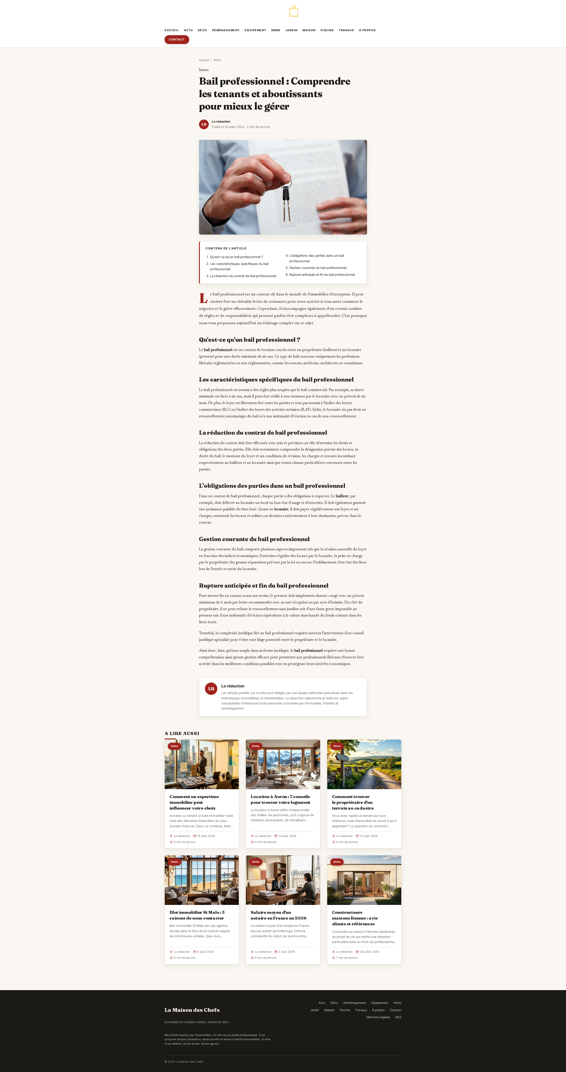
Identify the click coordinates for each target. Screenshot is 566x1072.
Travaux (346, 30)
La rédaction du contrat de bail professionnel (243, 276)
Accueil (171, 30)
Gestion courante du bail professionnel (317, 268)
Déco (202, 30)
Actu (188, 30)
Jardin (291, 30)
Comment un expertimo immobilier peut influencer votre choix (194, 802)
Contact (177, 39)
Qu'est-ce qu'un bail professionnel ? (236, 257)
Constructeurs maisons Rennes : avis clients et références (355, 918)
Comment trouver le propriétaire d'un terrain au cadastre (353, 802)
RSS (399, 1017)
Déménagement (226, 30)
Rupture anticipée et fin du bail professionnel (322, 275)
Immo (276, 30)
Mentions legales (378, 1017)
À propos (367, 30)
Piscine (327, 30)
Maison (309, 30)
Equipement (255, 30)
